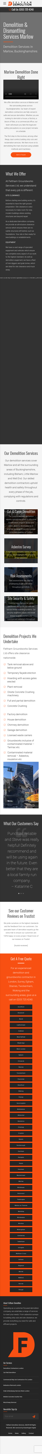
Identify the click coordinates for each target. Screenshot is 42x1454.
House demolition (16, 719)
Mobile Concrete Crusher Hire (12, 1397)
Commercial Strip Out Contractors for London (17, 1379)
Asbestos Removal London (12, 1385)
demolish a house (20, 118)
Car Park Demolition (9, 1372)
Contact (31, 1433)
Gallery (24, 1433)
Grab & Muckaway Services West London (16, 1391)
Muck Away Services (9, 1402)
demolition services (19, 102)
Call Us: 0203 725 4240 (22, 9)
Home (10, 1433)
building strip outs (27, 139)
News (17, 1433)
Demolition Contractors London (13, 1368)
